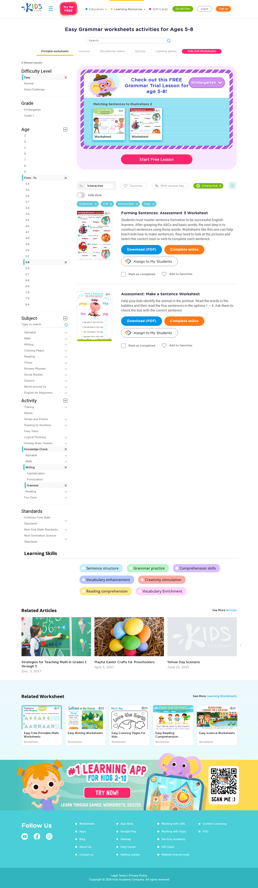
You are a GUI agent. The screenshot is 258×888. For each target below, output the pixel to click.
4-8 (27, 238)
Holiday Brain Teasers (38, 443)
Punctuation (35, 479)
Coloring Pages (34, 350)
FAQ (205, 831)
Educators (96, 9)
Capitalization (36, 473)
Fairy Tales (31, 431)
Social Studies (33, 374)
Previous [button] (18, 645)
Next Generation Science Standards (40, 538)
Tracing (29, 407)
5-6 (27, 250)
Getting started (130, 854)
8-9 (27, 304)
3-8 (27, 208)
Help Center (128, 847)
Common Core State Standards (37, 520)
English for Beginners (38, 392)
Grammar (33, 485)
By (81, 186)
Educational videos (112, 51)
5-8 (27, 262)
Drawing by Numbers (37, 425)
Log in (204, 8)
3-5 (27, 190)
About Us (85, 847)
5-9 (27, 268)
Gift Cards (160, 9)
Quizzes (140, 51)
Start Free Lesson (157, 159)
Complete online (184, 249)
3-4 (27, 184)
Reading (29, 356)
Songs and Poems (36, 419)
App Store (127, 823)
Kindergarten (32, 109)
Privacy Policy (138, 875)
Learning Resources (128, 9)
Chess (28, 362)
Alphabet (30, 332)
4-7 (27, 232)
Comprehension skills (198, 568)
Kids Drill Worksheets (202, 51)
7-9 (27, 298)
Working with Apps (173, 831)
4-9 (27, 244)
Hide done (94, 195)
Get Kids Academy (173, 839)
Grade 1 (29, 115)
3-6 (27, 196)
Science (29, 380)
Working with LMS (173, 823)
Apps (82, 831)
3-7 (27, 202)
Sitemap (126, 839)
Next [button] (240, 645)
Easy (27, 77)
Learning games (166, 51)
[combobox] (99, 186)
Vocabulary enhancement (108, 579)
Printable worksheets (55, 51)
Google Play (128, 831)
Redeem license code (175, 854)
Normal (29, 83)
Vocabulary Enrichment (162, 591)
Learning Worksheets (222, 696)
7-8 (27, 292)
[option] (56, 643)
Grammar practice (149, 568)
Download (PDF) (141, 249)
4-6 (27, 226)
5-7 (27, 256)
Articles (231, 610)
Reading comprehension (107, 591)
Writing (28, 344)
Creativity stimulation (163, 579)
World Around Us (35, 386)
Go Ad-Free (183, 8)
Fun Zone (30, 497)
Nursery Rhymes (35, 368)
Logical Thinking (35, 437)
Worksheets (87, 823)
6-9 (27, 286)
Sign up (223, 8)
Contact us (86, 854)
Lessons (84, 51)
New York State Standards (41, 529)
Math (27, 338)
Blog (82, 839)
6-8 (27, 280)
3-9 (27, 214)
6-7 (27, 274)
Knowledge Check (36, 449)
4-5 (27, 220)
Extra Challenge (34, 89)
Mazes (28, 413)
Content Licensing (214, 823)
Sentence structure (102, 568)
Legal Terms (119, 875)
